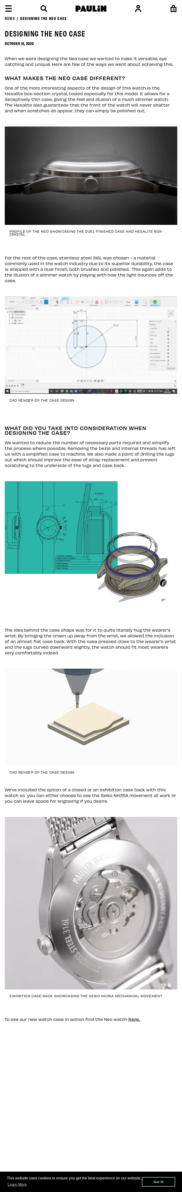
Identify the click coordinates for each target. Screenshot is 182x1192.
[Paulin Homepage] (91, 8)
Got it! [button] (159, 1182)
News (10, 18)
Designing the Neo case (43, 18)
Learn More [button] (17, 1185)
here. (134, 1019)
